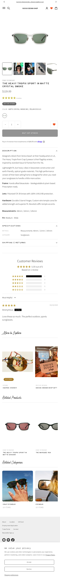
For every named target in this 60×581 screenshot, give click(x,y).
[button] (8, 8)
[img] (9, 305)
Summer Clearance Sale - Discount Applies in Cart (30, 2)
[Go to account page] (46, 8)
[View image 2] (18, 69)
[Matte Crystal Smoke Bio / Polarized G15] (4, 115)
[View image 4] (41, 69)
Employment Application (10, 525)
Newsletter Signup (8, 533)
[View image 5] (52, 69)
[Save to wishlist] (54, 124)
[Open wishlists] (51, 8)
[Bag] (56, 8)
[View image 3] (30, 69)
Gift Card (21, 522)
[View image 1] (7, 69)
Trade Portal (6, 529)
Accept (29, 562)
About (4, 522)
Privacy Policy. (50, 555)
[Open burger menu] (4, 8)
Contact (15, 529)
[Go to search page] (8, 8)
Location (12, 522)
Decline (29, 569)
